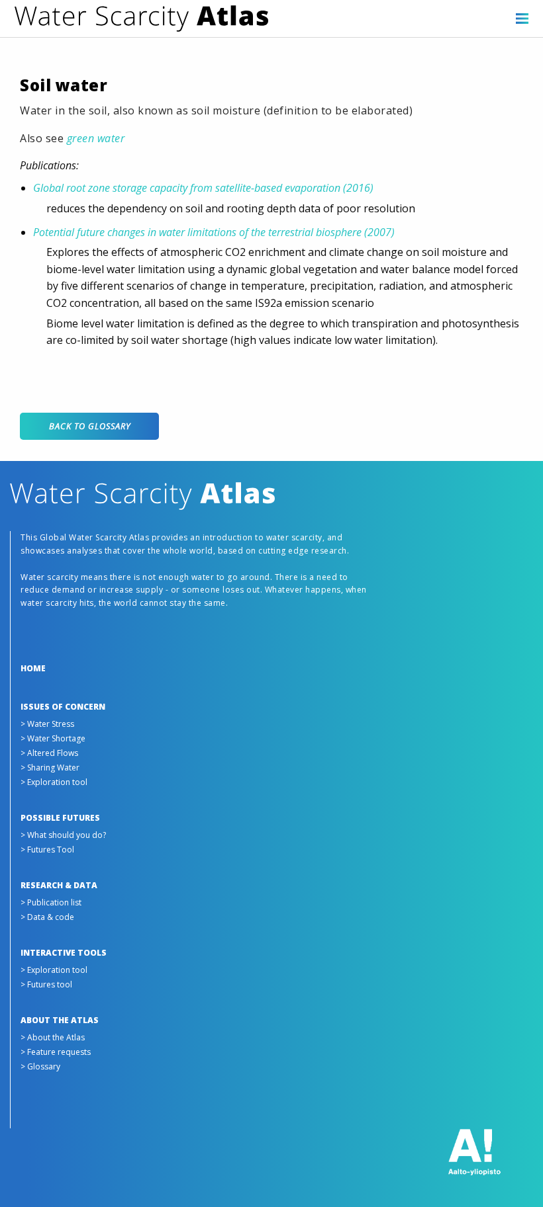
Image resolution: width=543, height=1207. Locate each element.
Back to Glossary (89, 426)
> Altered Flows (49, 753)
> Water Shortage (53, 738)
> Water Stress (47, 723)
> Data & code (47, 917)
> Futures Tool (47, 849)
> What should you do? (63, 835)
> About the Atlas (53, 1037)
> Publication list (51, 902)
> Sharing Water (50, 767)
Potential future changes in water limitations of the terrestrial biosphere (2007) (214, 232)
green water (96, 138)
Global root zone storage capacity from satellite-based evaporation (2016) (203, 188)
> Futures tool (46, 984)
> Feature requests (56, 1052)
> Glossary (40, 1066)
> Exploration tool (54, 782)
